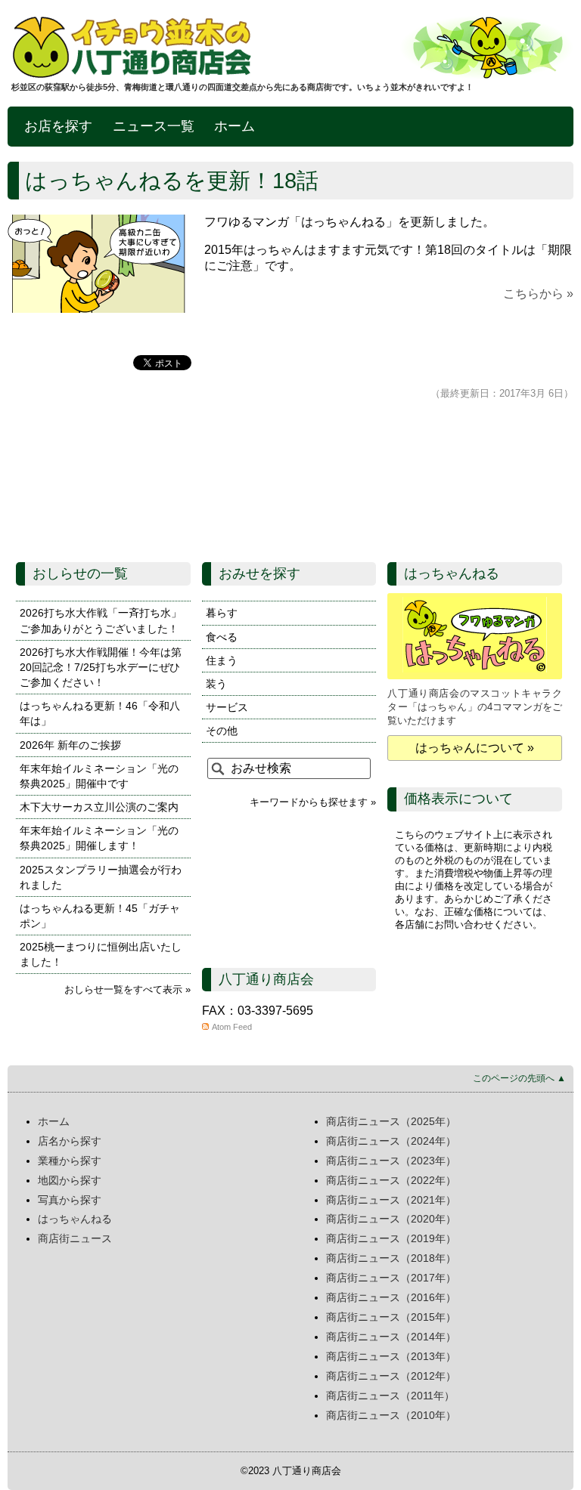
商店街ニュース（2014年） (391, 1337)
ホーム (234, 126)
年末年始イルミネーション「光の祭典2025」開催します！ (99, 838)
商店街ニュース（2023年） (391, 1161)
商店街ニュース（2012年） (391, 1376)
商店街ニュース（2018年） (391, 1258)
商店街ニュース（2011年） (390, 1396)
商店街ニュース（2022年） (391, 1180)
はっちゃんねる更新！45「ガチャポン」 (100, 915)
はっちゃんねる (75, 1219)
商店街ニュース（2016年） (391, 1297)
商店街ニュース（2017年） (391, 1278)
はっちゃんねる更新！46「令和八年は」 (100, 713)
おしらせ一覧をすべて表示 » (127, 989)
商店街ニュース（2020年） (391, 1219)
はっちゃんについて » (474, 747)
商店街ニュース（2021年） (391, 1200)
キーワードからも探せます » (313, 802)
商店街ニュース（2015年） (391, 1317)
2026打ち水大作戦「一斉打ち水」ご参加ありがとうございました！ (101, 620)
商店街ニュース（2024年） (391, 1141)
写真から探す (69, 1200)
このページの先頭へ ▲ (519, 1078)
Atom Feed (232, 1026)
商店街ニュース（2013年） (391, 1356)
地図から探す (69, 1180)
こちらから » (538, 293)
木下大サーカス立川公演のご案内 (99, 807)
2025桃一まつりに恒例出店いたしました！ (101, 954)
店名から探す (69, 1141)
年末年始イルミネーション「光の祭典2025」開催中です (99, 776)
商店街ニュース (75, 1238)
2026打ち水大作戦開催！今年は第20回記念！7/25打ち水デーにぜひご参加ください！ (101, 667)
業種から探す (69, 1161)
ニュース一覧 (153, 126)
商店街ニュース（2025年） (391, 1121)
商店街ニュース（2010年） (391, 1415)
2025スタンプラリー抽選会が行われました (101, 877)
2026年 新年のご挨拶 (70, 745)
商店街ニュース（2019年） (391, 1238)
